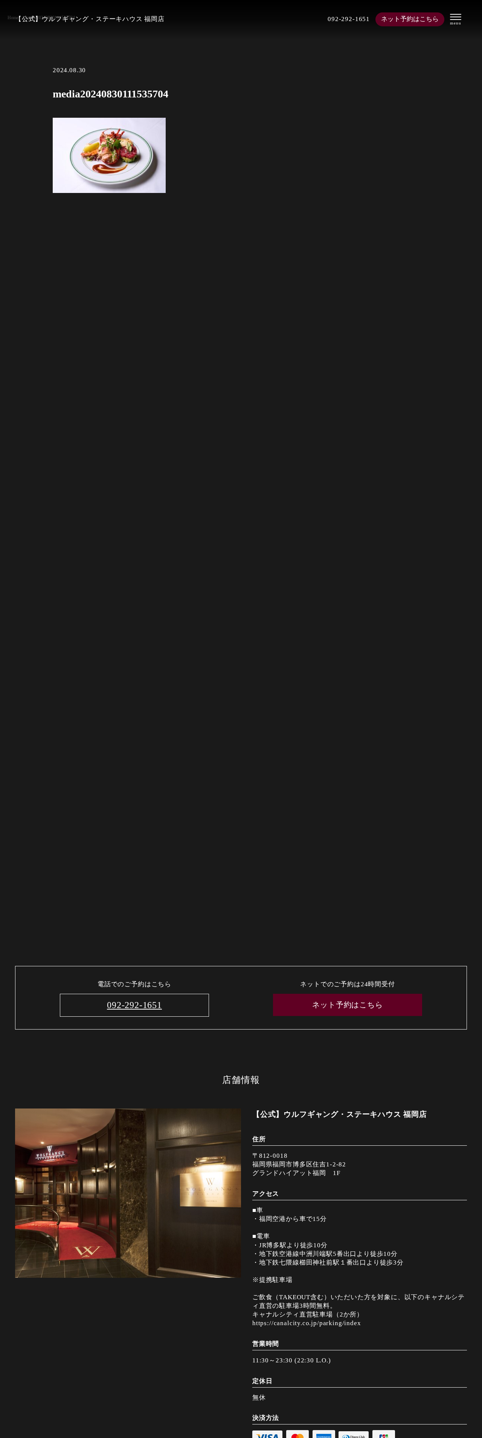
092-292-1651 (349, 19)
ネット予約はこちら (410, 19)
